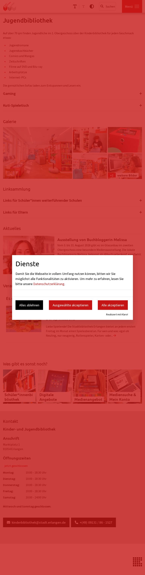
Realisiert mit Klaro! (117, 314)
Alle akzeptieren (113, 305)
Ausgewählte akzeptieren (70, 305)
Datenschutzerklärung (48, 283)
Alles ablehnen (29, 305)
